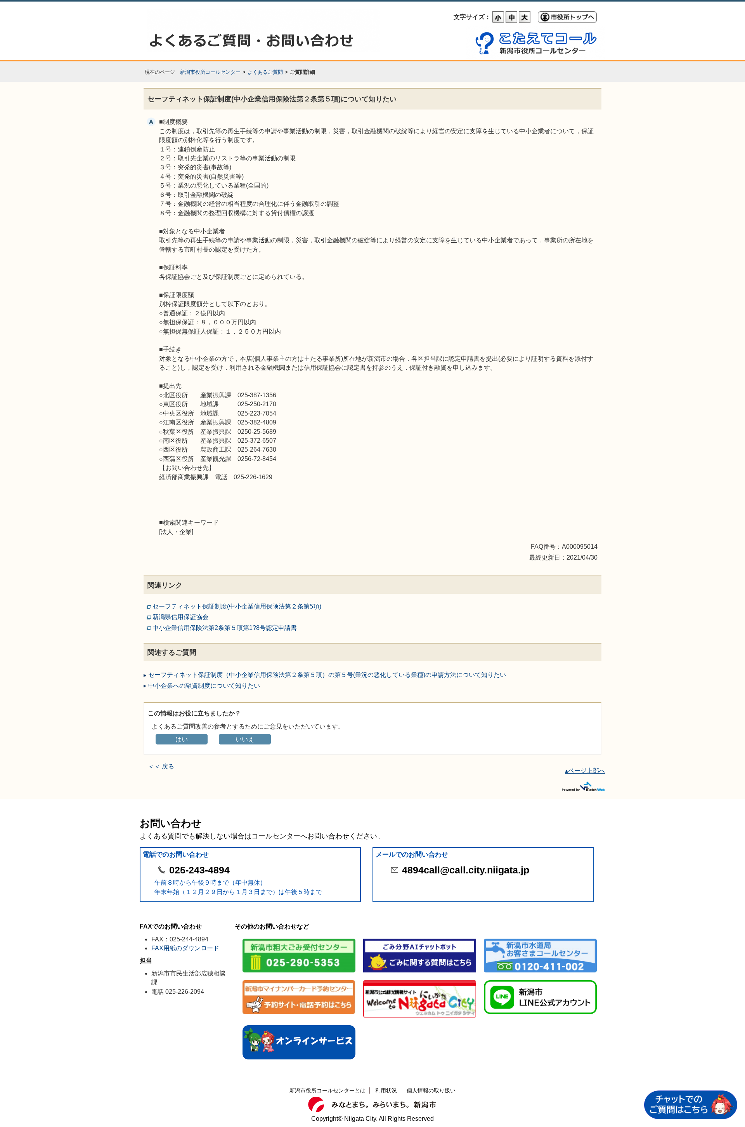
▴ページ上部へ (585, 770)
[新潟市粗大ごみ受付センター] (299, 939)
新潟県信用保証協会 (180, 617)
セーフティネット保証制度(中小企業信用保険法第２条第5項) (236, 606)
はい (181, 739)
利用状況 (386, 1090)
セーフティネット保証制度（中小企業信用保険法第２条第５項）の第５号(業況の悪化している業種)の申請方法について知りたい (327, 674)
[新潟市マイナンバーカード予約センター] (299, 980)
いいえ (245, 739)
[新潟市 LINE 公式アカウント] (540, 980)
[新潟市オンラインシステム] (299, 1026)
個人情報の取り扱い (431, 1090)
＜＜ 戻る (161, 766)
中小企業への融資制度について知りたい (204, 685)
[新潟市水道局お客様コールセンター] (540, 939)
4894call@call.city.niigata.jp (465, 870)
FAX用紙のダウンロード (185, 948)
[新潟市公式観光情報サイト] (419, 980)
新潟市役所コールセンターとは (327, 1090)
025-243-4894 (199, 870)
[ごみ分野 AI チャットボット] (419, 939)
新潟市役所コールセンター (210, 72)
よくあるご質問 (265, 72)
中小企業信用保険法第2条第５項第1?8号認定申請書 (224, 627)
